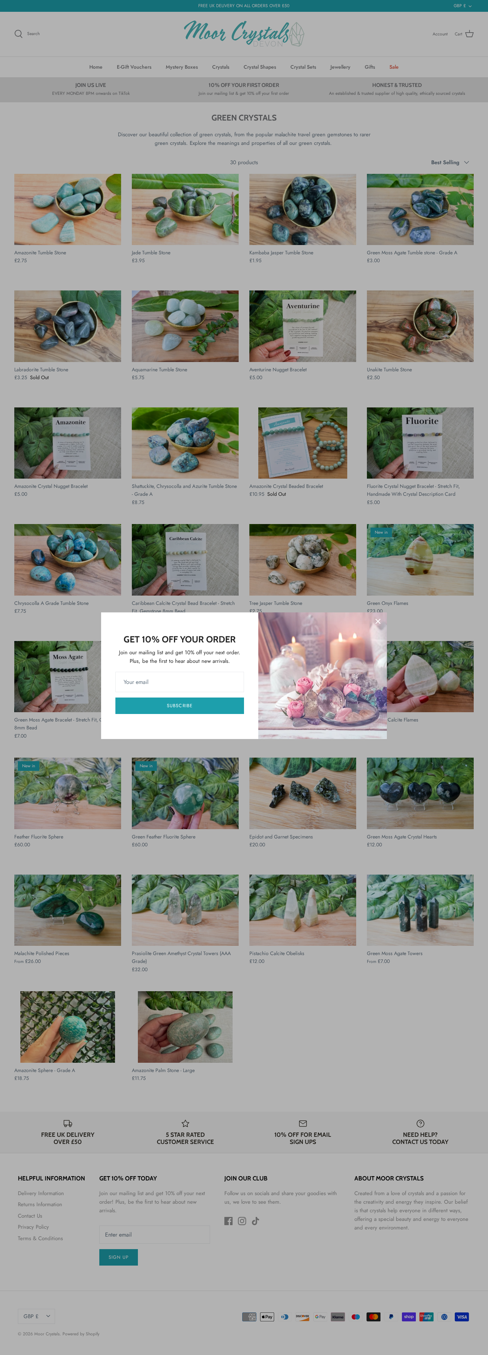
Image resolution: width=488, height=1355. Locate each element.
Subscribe (179, 705)
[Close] (378, 621)
